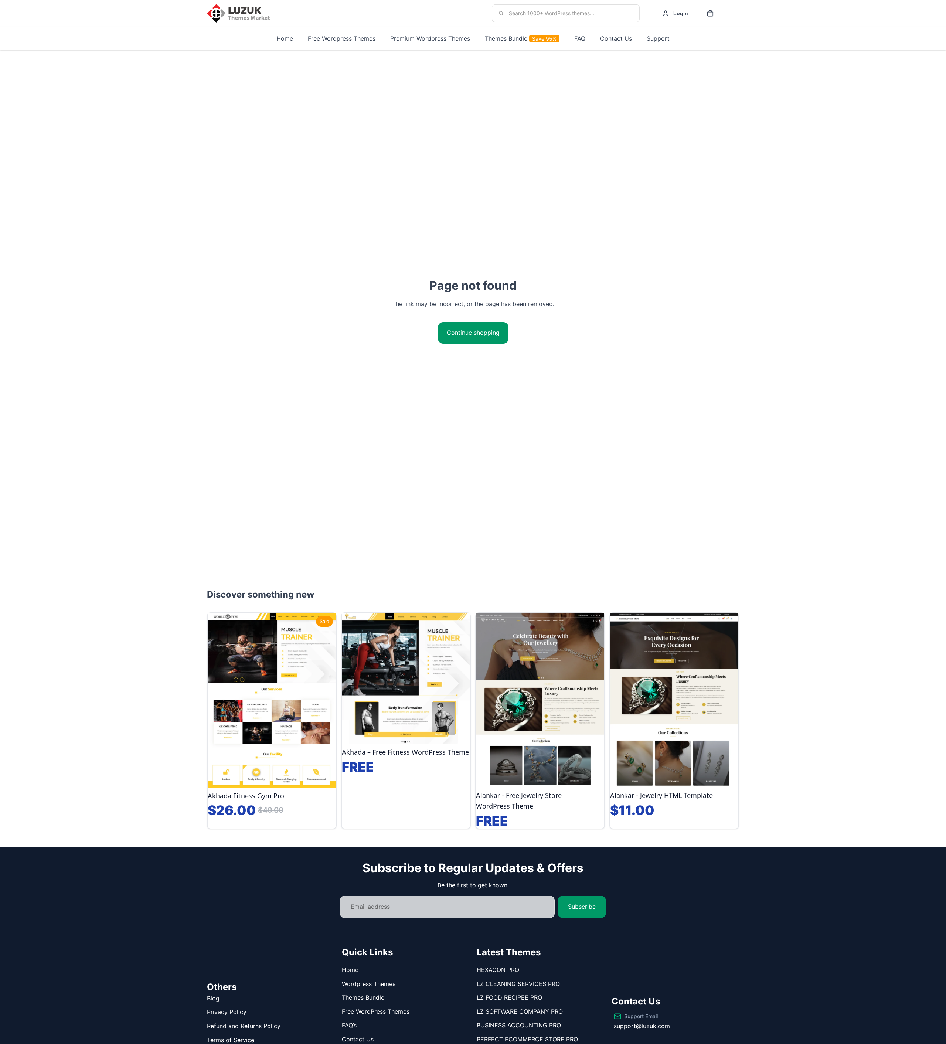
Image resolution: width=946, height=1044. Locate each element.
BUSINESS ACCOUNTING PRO (519, 1025)
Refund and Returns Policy (243, 1026)
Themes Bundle (363, 997)
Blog (213, 998)
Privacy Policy (226, 1012)
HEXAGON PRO (498, 969)
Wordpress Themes (368, 983)
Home (350, 969)
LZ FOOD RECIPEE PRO (509, 997)
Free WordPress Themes (375, 1011)
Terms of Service (230, 1040)
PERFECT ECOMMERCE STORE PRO (527, 1039)
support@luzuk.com (642, 1026)
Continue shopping (473, 332)
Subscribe (582, 906)
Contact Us (358, 1039)
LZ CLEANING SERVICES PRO (518, 983)
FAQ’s (349, 1025)
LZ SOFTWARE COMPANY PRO (520, 1011)
